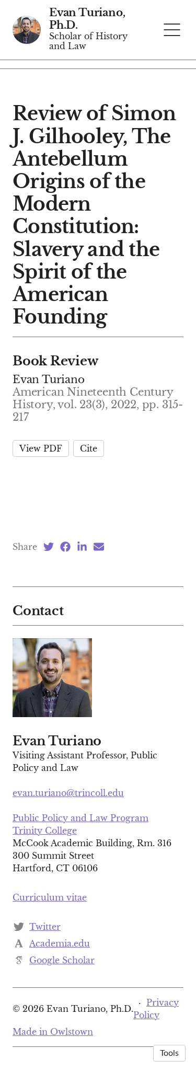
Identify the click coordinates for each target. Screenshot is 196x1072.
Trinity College (45, 830)
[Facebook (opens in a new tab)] (65, 546)
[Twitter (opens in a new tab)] (48, 546)
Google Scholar (62, 960)
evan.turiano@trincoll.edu (68, 793)
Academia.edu (59, 943)
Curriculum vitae (50, 897)
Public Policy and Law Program (80, 818)
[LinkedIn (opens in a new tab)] (82, 546)
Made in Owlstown (53, 1032)
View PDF (40, 448)
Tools (169, 1053)
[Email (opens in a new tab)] (99, 546)
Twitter (45, 926)
